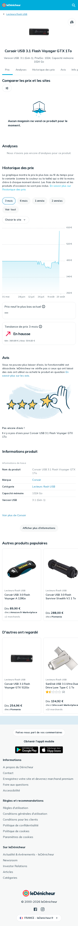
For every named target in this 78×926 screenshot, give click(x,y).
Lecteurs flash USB (16, 14)
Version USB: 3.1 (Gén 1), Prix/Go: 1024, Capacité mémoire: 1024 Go (39, 59)
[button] (7, 88)
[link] (21, 585)
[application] (39, 262)
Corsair (36, 479)
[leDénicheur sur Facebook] (35, 909)
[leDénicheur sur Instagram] (42, 909)
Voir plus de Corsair (14, 515)
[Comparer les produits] (72, 22)
